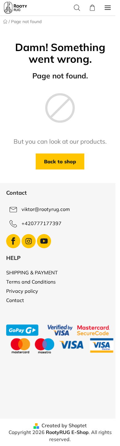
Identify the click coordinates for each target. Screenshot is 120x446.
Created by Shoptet (64, 425)
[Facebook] (13, 241)
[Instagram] (29, 241)
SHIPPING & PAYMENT (32, 272)
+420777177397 (42, 223)
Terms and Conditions (31, 282)
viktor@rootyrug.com (46, 209)
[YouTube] (44, 241)
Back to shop (60, 161)
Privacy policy (22, 291)
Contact (15, 300)
